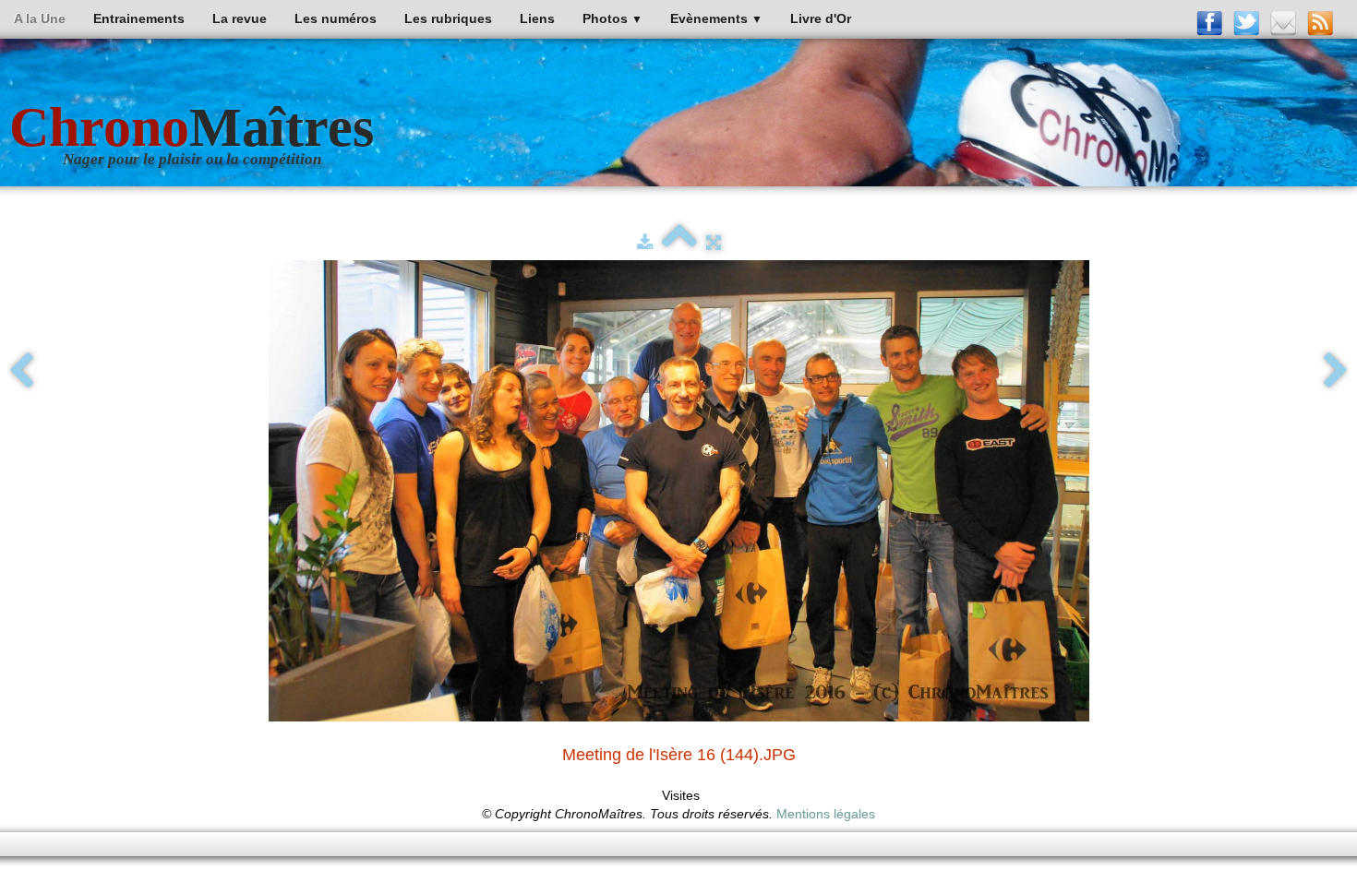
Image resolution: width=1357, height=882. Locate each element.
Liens (537, 18)
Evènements (716, 18)
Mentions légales (825, 813)
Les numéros (335, 18)
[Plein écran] (713, 242)
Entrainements (139, 18)
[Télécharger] (645, 242)
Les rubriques (448, 18)
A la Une (40, 18)
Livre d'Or (820, 18)
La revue (239, 18)
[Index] (679, 242)
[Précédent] (21, 371)
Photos (612, 18)
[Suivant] (1336, 371)
